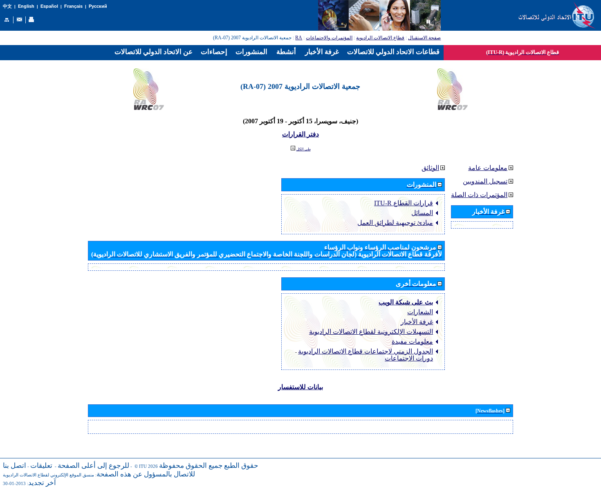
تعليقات (41, 465)
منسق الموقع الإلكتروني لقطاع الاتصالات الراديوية (48, 475)
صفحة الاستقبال (424, 38)
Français (73, 6)
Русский (98, 6)
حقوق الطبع (241, 465)
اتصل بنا (14, 465)
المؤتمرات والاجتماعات (329, 38)
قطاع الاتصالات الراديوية (380, 38)
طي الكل (303, 149)
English (26, 6)
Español (49, 6)
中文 (7, 6)
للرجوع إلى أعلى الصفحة (93, 465)
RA (298, 38)
